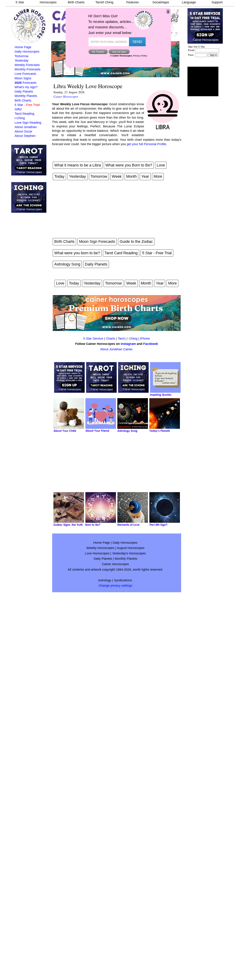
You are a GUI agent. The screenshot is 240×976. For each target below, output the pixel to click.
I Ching (132, 338)
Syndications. (123, 580)
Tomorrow (21, 56)
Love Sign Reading (28, 122)
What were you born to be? (77, 253)
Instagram (128, 344)
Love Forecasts (25, 73)
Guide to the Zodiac (136, 241)
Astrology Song (67, 264)
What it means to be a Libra (77, 165)
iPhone (145, 338)
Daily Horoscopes (27, 51)
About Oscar (23, 131)
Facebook (150, 344)
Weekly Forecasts (27, 65)
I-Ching (20, 118)
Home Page (23, 47)
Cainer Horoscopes (65, 96)
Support (217, 2)
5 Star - (27, 105)
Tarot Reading (24, 113)
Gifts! (18, 109)
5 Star (20, 2)
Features (132, 2)
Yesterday (21, 60)
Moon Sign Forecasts (97, 241)
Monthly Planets (26, 96)
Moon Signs (23, 78)
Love (161, 165)
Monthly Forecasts (27, 69)
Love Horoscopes (97, 553)
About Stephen (25, 136)
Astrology (104, 580)
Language (189, 2)
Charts (110, 338)
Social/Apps (160, 2)
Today (59, 176)
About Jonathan (26, 127)
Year (145, 176)
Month (131, 176)
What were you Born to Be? (128, 165)
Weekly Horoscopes (100, 548)
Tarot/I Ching (104, 2)
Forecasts (25, 82)
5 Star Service (93, 338)
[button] (202, 81)
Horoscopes (48, 2)
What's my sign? (26, 87)
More (158, 176)
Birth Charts (76, 2)
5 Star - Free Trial (157, 253)
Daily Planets (24, 91)
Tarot (121, 338)
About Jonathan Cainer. (116, 349)
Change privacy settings (115, 585)
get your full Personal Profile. (147, 144)
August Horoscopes (130, 548)
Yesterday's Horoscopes (129, 553)
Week (117, 176)
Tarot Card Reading (121, 253)
